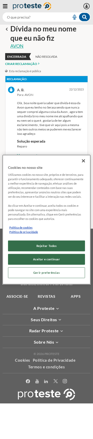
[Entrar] (87, 6)
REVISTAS (46, 296)
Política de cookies (21, 227)
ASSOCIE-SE (17, 296)
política (72, 428)
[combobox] (46, 17)
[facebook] (28, 381)
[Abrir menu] (8, 6)
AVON (17, 46)
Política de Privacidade (54, 360)
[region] (46, 219)
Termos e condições (46, 367)
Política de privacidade (23, 232)
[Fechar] (83, 160)
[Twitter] (55, 381)
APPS (76, 296)
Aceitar (46, 436)
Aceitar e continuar (46, 259)
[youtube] (37, 381)
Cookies (22, 360)
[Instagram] (65, 381)
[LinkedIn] (46, 381)
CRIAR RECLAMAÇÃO (21, 64)
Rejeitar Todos (46, 245)
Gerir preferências (46, 272)
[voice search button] (72, 17)
